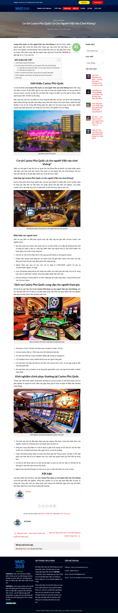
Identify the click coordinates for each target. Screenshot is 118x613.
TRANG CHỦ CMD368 (44, 8)
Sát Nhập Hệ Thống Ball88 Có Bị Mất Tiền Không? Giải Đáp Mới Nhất (97, 94)
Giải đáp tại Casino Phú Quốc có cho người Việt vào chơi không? (39, 68)
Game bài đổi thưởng (76, 610)
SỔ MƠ (89, 8)
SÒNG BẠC (67, 8)
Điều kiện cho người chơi (27, 70)
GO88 (56, 610)
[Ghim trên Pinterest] (51, 506)
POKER (83, 8)
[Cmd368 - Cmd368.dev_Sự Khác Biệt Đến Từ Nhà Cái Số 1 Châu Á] (22, 8)
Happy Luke (61, 610)
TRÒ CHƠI (97, 8)
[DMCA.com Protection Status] (11, 603)
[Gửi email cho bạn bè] (47, 506)
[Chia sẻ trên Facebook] (39, 506)
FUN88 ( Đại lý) (49, 610)
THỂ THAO (58, 8)
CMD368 (65, 52)
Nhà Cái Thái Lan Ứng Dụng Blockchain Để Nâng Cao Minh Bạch (97, 134)
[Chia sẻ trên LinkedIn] (54, 506)
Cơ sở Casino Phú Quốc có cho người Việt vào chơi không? (36, 65)
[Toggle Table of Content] (58, 60)
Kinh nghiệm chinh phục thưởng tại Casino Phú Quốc (34, 75)
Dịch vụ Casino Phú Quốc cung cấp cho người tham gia (34, 72)
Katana (68, 29)
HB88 (67, 610)
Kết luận (19, 78)
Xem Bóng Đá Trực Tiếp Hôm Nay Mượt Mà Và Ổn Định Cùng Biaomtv (97, 108)
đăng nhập (26, 549)
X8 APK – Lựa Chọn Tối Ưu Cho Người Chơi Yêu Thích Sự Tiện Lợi (97, 121)
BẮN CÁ (75, 8)
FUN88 (42, 610)
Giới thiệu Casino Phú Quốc (25, 63)
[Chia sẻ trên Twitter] (43, 506)
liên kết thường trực (64, 513)
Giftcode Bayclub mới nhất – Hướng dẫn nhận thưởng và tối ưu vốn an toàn (97, 80)
